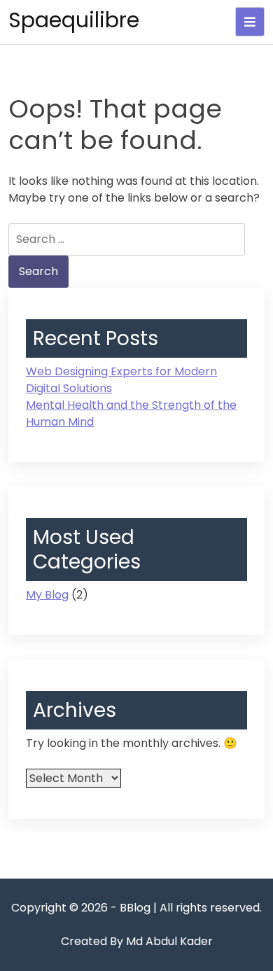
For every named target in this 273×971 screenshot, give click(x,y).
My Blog (47, 595)
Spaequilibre (73, 20)
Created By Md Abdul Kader (137, 941)
